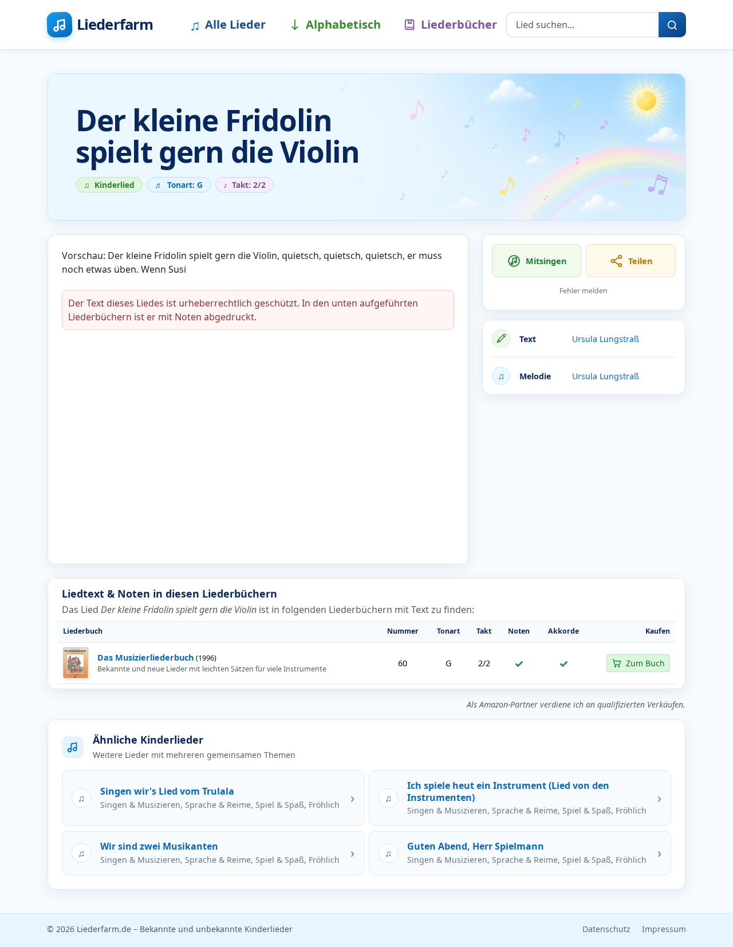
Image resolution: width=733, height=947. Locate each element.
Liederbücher (459, 24)
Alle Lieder (228, 24)
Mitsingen (546, 261)
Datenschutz (606, 929)
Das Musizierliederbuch (145, 657)
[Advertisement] (583, 484)
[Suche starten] (672, 24)
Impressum (664, 929)
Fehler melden (583, 291)
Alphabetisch (343, 24)
